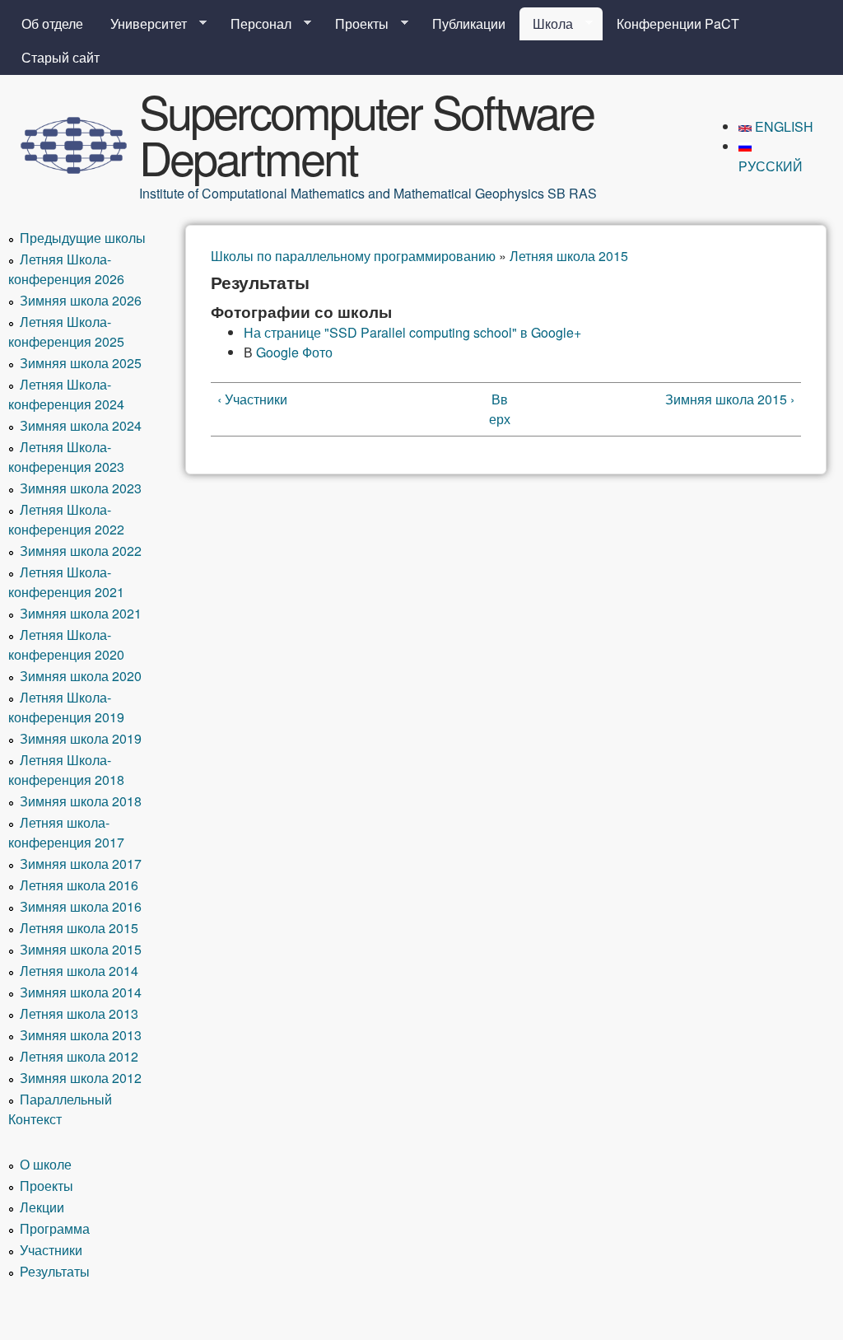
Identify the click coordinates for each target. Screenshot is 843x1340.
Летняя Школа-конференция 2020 (66, 644)
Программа (55, 1228)
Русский (770, 165)
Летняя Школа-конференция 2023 (66, 456)
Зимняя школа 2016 (81, 906)
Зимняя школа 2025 (81, 362)
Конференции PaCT (678, 23)
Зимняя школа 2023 (81, 488)
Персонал (254, 24)
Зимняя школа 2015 (81, 949)
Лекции (42, 1207)
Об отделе (52, 23)
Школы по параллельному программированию (353, 255)
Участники (51, 1249)
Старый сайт (60, 57)
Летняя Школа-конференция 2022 (66, 519)
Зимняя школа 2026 (81, 300)
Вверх (499, 409)
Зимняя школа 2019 (81, 738)
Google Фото (294, 352)
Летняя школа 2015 (569, 255)
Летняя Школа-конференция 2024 (66, 394)
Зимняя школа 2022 (81, 550)
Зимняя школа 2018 (81, 800)
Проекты (355, 24)
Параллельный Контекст (60, 1109)
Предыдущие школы (83, 237)
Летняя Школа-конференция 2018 (66, 769)
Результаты (55, 1271)
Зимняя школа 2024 (81, 425)
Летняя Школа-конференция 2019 (66, 707)
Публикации (468, 23)
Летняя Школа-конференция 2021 (66, 582)
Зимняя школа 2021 (81, 613)
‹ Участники (252, 399)
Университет (142, 24)
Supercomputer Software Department (366, 133)
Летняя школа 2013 (79, 1013)
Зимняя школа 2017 (81, 863)
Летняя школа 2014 (79, 970)
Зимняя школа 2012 (81, 1077)
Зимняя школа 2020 (81, 675)
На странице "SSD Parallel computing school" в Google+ (412, 332)
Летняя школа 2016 (79, 884)
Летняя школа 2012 (79, 1056)
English (782, 126)
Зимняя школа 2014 (81, 992)
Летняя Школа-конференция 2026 (66, 269)
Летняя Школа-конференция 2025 (66, 331)
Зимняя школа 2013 (81, 1034)
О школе (46, 1164)
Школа (546, 24)
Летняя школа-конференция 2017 (66, 832)
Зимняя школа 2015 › (729, 399)
